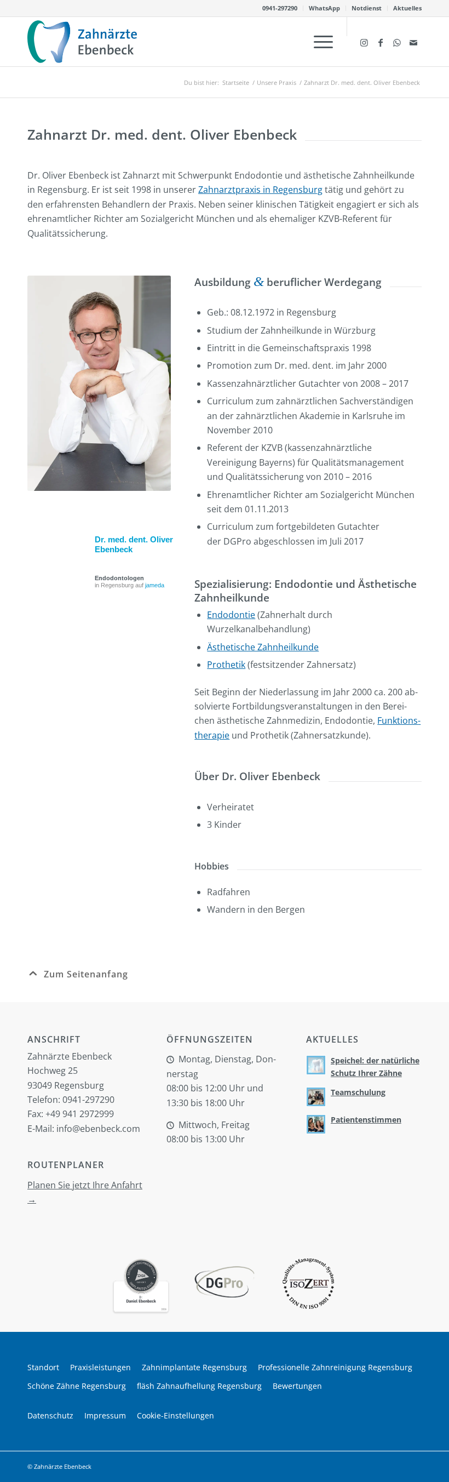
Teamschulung (358, 1092)
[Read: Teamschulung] (316, 1097)
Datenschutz (50, 1415)
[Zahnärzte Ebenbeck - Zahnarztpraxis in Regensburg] (82, 41)
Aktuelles (407, 8)
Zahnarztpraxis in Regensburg (260, 190)
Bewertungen (297, 1386)
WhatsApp (324, 8)
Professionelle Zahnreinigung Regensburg (335, 1367)
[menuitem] (280, 8)
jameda (154, 585)
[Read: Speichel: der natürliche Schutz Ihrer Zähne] (316, 1065)
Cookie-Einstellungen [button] (175, 1415)
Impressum (105, 1415)
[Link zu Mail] (413, 41)
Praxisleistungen (100, 1367)
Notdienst (367, 8)
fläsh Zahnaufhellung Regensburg (199, 1386)
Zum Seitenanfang (86, 974)
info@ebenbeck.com (98, 1129)
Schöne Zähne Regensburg (76, 1386)
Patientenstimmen (366, 1119)
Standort (43, 1367)
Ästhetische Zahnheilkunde (263, 647)
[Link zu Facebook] (380, 41)
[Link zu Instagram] (364, 41)
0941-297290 (279, 8)
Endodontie (231, 615)
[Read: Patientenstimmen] (316, 1124)
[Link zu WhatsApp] (397, 41)
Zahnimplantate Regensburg (194, 1367)
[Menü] (318, 41)
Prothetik (226, 665)
